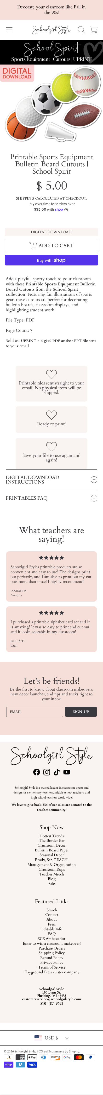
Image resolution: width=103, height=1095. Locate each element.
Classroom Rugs (52, 869)
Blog (52, 879)
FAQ (51, 934)
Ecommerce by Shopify (63, 1051)
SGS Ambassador (51, 939)
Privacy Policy (51, 963)
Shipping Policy (52, 953)
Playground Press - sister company (51, 972)
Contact (51, 915)
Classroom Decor (52, 845)
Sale (51, 884)
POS (40, 1051)
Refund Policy (51, 958)
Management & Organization (52, 864)
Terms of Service (51, 967)
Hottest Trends (52, 836)
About (51, 920)
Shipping (25, 198)
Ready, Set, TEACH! (51, 860)
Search (51, 910)
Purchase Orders (51, 948)
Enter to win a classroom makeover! (51, 943)
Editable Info (51, 929)
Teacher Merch (51, 874)
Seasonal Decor (51, 855)
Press (51, 924)
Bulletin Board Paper (51, 850)
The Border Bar (51, 841)
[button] (9, 30)
